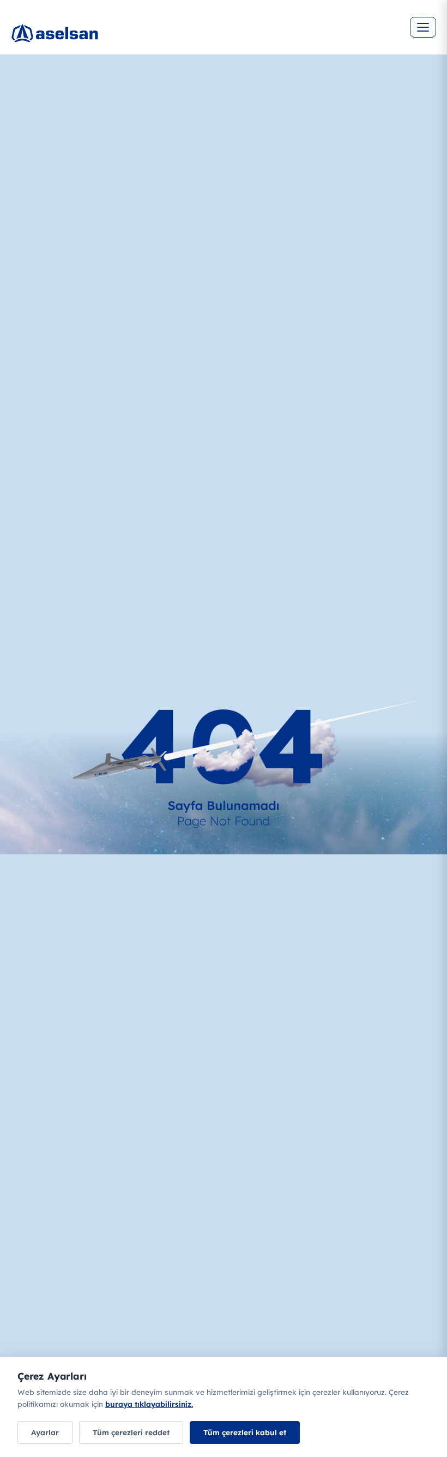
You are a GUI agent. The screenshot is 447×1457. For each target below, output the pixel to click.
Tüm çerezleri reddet (131, 1432)
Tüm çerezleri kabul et (244, 1432)
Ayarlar (45, 1432)
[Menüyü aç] (423, 27)
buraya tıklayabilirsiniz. (149, 1404)
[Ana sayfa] (87, 38)
